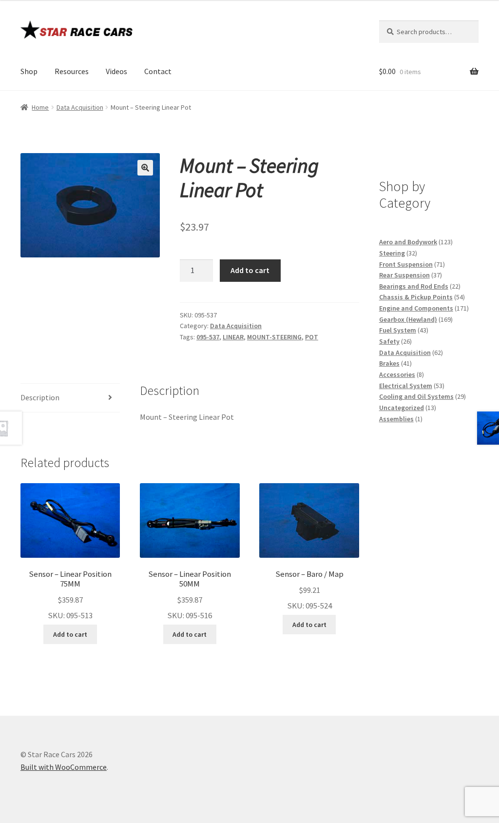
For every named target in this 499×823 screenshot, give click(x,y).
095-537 (207, 337)
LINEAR (233, 337)
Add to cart (249, 270)
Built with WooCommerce (63, 767)
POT (311, 337)
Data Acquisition (80, 107)
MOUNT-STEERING (274, 337)
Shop (29, 71)
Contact (158, 71)
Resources (72, 71)
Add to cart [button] (70, 634)
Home (40, 107)
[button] (145, 168)
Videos (116, 71)
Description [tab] (39, 397)
